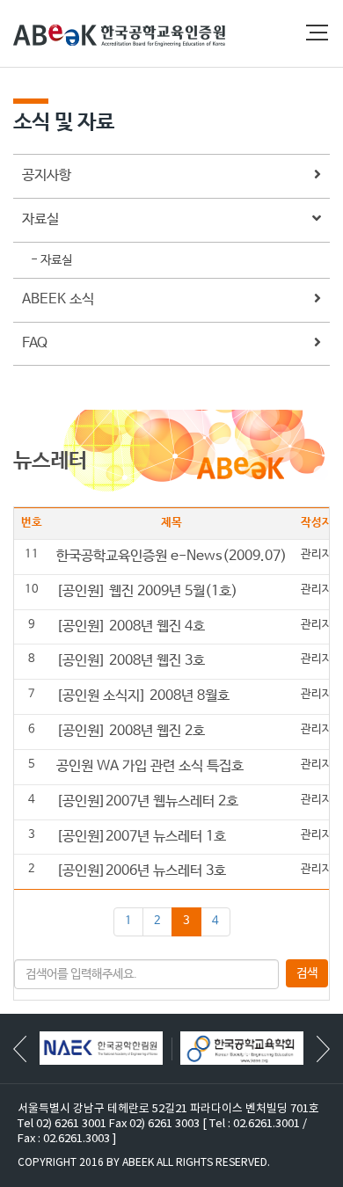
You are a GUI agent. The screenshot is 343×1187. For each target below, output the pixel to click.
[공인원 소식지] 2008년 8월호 (143, 696)
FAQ (34, 343)
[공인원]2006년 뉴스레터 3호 (141, 871)
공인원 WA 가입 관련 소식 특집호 (150, 766)
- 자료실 (51, 260)
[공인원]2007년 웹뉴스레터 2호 (147, 801)
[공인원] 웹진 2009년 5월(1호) (146, 591)
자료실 (40, 219)
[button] (323, 1049)
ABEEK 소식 (58, 299)
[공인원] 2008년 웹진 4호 (130, 626)
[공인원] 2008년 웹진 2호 (130, 731)
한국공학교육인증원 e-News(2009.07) (171, 556)
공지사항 (46, 175)
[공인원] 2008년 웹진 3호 (130, 660)
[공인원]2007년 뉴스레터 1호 (141, 836)
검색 (306, 973)
